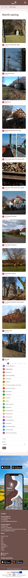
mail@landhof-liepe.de (9, 530)
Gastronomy (9, 423)
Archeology (8, 378)
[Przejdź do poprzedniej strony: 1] (6, 363)
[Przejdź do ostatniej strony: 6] (24, 363)
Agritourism (8, 407)
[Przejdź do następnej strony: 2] (22, 363)
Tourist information (10, 426)
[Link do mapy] (9, 575)
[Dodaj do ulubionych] (24, 21)
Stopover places (9, 429)
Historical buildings (10, 375)
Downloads (3, 544)
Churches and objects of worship (13, 385)
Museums (8, 381)
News (2, 541)
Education (8, 397)
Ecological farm (9, 410)
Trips (2, 538)
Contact (2, 550)
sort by (4, 442)
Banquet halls (9, 417)
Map (2, 540)
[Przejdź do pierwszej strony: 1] (3, 363)
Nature (7, 401)
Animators (3, 547)
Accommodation (10, 420)
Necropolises (9, 391)
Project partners (4, 546)
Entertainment (9, 413)
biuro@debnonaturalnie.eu (10, 521)
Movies (2, 548)
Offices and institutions (11, 432)
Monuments (8, 372)
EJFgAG (4, 554)
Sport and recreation (10, 388)
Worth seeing (12, 7)
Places (5, 7)
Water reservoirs (9, 404)
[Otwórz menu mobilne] (14, 574)
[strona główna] (2, 7)
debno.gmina (5, 553)
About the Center (4, 536)
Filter (4, 448)
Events (2, 543)
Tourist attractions (10, 366)
